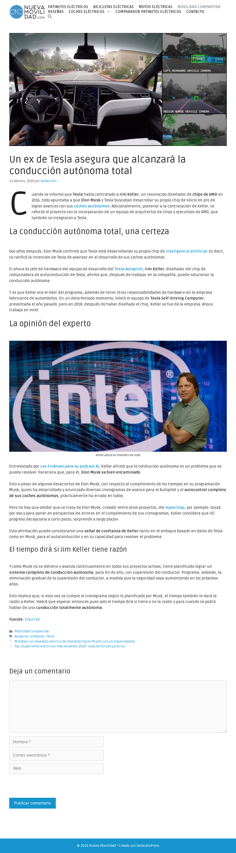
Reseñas (56, 11)
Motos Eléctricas (155, 7)
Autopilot (22, 636)
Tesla (50, 636)
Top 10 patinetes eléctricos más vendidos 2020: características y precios (70, 646)
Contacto (195, 11)
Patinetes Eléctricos (68, 7)
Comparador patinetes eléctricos (148, 11)
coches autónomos (92, 206)
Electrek (32, 619)
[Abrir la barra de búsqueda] (49, 16)
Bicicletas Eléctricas (113, 7)
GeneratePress (148, 846)
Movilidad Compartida (198, 7)
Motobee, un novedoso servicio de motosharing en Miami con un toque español (75, 641)
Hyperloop (175, 507)
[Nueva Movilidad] (27, 11)
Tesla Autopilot (128, 269)
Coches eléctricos (86, 11)
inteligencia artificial (186, 251)
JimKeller (37, 636)
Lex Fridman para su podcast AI (69, 466)
